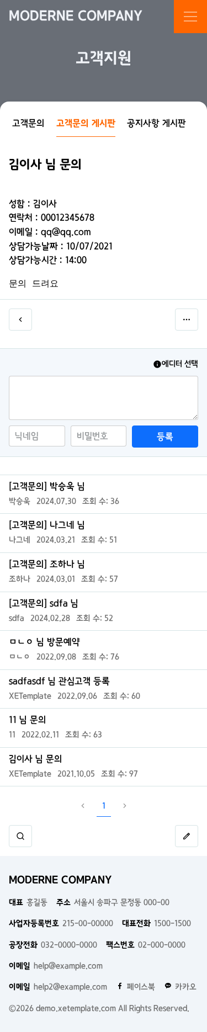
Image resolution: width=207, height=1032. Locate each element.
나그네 (19, 539)
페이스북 (141, 986)
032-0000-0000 (53, 944)
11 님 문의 (27, 720)
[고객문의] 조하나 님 (47, 564)
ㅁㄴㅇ (19, 656)
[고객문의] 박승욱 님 (47, 486)
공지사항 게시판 (156, 123)
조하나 (19, 578)
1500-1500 (156, 923)
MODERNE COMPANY (75, 16)
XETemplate (30, 695)
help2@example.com (58, 986)
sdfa (16, 618)
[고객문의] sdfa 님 (43, 603)
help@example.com (56, 965)
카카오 (186, 986)
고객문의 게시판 (85, 123)
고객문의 (28, 123)
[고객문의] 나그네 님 (47, 525)
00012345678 (67, 217)
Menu (190, 16)
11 (12, 734)
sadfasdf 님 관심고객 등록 (59, 681)
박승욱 (19, 501)
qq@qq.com (66, 232)
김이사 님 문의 (35, 759)
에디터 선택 (180, 363)
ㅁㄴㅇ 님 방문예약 (44, 642)
